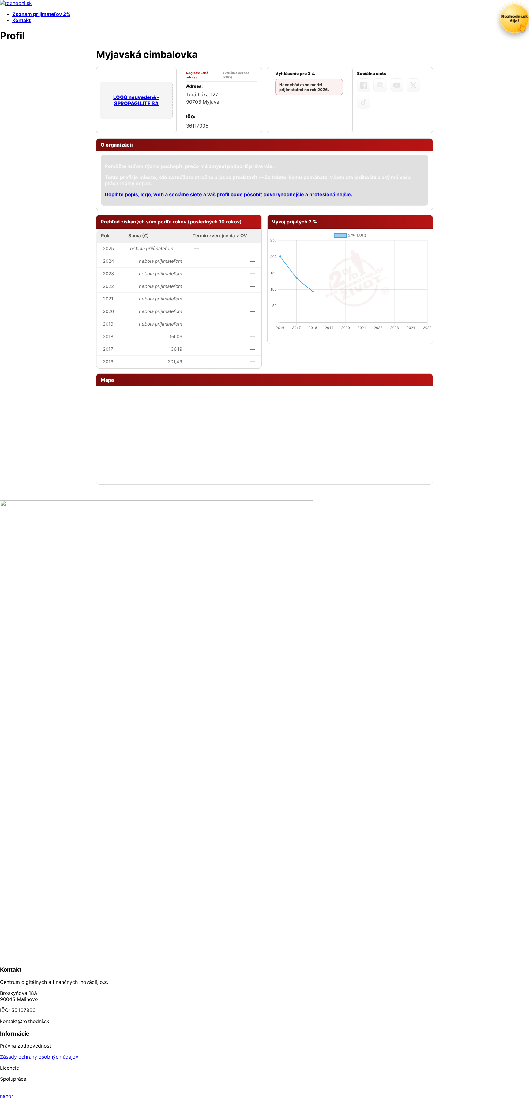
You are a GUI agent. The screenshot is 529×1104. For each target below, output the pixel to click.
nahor (6, 1096)
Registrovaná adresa (197, 75)
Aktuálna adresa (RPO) (235, 75)
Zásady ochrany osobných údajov (39, 1057)
